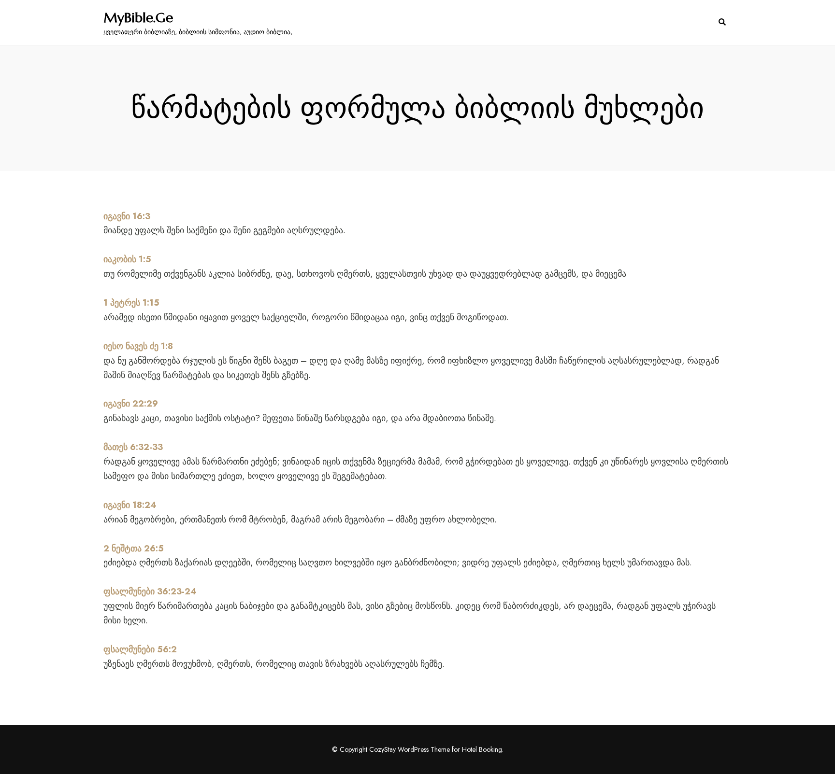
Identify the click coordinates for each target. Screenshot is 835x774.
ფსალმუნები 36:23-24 (150, 591)
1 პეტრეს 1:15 (131, 302)
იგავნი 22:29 (130, 403)
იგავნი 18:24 (130, 505)
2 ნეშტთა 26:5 (133, 548)
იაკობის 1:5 (127, 259)
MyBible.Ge (138, 18)
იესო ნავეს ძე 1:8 (138, 346)
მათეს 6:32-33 (133, 447)
